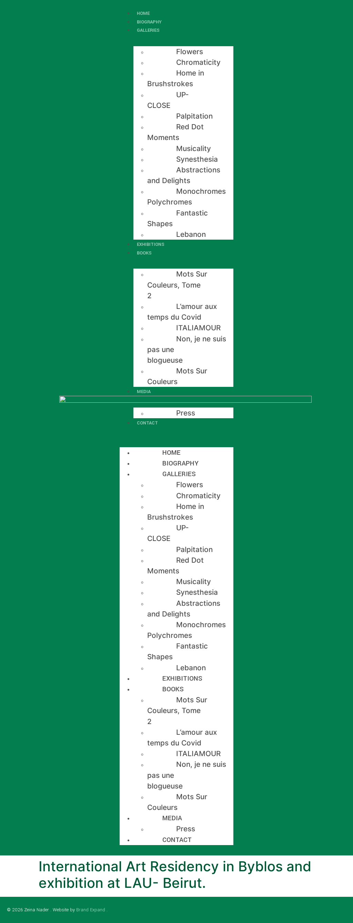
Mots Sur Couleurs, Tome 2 (177, 285)
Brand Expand (90, 909)
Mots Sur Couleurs (177, 376)
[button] (176, 431)
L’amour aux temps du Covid (182, 311)
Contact (147, 423)
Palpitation (194, 116)
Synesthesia (197, 159)
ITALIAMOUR (198, 327)
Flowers (189, 51)
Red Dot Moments (175, 132)
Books (144, 253)
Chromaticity (198, 62)
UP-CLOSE (168, 100)
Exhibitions (182, 678)
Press (185, 413)
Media (144, 391)
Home (171, 452)
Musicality (193, 148)
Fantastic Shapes (177, 218)
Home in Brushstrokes (175, 78)
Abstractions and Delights (183, 175)
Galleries (148, 30)
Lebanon (191, 234)
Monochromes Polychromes (186, 196)
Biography (180, 463)
